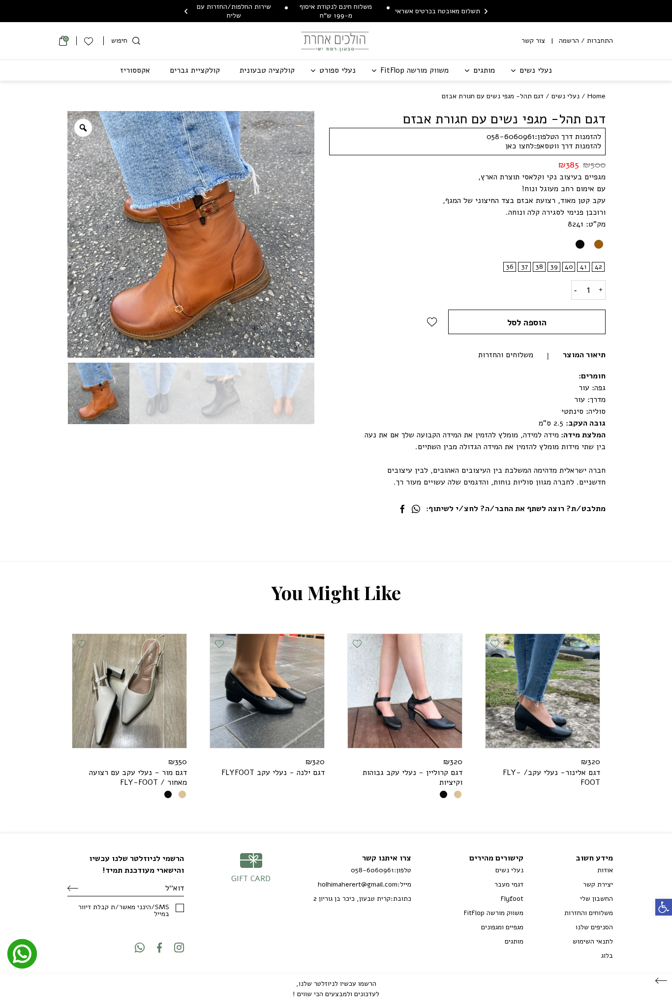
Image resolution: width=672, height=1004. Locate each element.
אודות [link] (605, 870)
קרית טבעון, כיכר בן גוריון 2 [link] (352, 898)
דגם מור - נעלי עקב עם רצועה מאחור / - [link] (138, 777)
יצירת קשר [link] (598, 884)
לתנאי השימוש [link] (593, 941)
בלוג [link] (607, 955)
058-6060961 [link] (511, 136)
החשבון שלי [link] (596, 898)
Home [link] (596, 96)
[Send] (72, 888)
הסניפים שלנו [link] (594, 927)
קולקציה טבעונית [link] (267, 70)
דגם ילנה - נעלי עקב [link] (273, 772)
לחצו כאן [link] (519, 146)
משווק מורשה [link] (414, 70)
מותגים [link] (484, 70)
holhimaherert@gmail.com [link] (357, 884)
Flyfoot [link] (512, 898)
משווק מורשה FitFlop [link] (493, 913)
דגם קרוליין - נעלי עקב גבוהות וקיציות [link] (412, 777)
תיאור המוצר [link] (584, 354)
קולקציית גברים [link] (195, 70)
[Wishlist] (90, 40)
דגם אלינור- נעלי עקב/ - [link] (551, 777)
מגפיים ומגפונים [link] (502, 927)
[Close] (661, 981)
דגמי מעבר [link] (508, 884)
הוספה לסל (527, 322)
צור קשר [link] (533, 40)
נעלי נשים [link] (535, 70)
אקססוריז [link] (135, 70)
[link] (663, 907)
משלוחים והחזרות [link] (505, 354)
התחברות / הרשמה (586, 40)
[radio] (598, 244)
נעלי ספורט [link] (337, 70)
